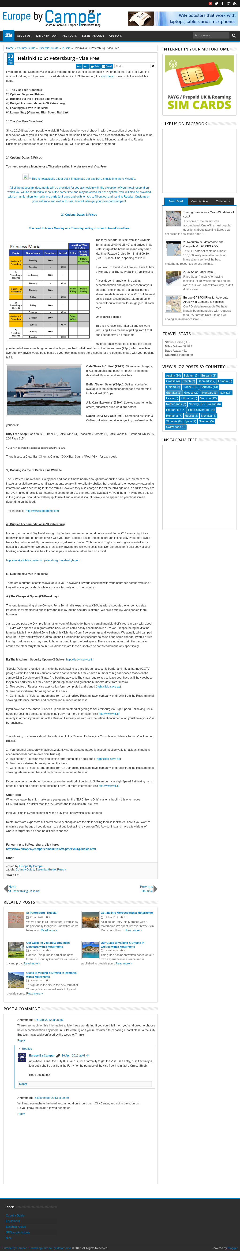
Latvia (170, 398)
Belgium (189, 375)
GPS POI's (115, 35)
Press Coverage (198, 410)
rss (235, 3)
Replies (27, 1048)
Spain (188, 421)
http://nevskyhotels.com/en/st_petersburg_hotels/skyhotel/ (42, 560)
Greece (189, 392)
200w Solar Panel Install (198, 272)
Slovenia (171, 421)
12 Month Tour (46, 35)
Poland (212, 404)
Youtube (210, 3)
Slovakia (206, 415)
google (228, 3)
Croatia (171, 381)
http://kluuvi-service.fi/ (79, 659)
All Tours (70, 35)
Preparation (173, 410)
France (187, 387)
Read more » (49, 930)
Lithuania (187, 398)
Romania (172, 415)
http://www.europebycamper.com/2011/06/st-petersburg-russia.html (51, 849)
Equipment (13, 1221)
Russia (61, 869)
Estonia (223, 381)
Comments (223, 201)
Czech (187, 381)
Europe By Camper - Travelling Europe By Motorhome (36, 1248)
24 (125, 917)
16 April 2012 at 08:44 (76, 1055)
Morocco (205, 398)
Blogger (233, 1248)
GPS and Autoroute (18, 1232)
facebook (222, 3)
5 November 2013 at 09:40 (52, 1097)
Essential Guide (93, 35)
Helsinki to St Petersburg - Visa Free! (59, 58)
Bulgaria (206, 375)
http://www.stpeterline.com (42, 511)
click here (107, 76)
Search (233, 35)
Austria (170, 375)
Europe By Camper (31, 866)
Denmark (204, 381)
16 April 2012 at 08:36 (49, 1020)
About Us (23, 35)
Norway (194, 404)
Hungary (207, 392)
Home (8, 36)
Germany (206, 387)
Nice (9, 1238)
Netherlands (174, 404)
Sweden (204, 421)
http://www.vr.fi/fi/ (109, 713)
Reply (21, 1040)
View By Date (199, 201)
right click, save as (108, 686)
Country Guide (25, 869)
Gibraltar (171, 392)
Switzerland (173, 427)
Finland (171, 387)
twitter (216, 3)
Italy (222, 392)
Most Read (176, 201)
